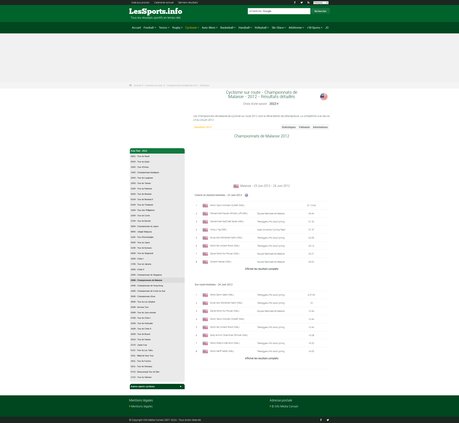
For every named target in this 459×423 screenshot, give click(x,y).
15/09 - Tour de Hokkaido (142, 323)
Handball (244, 27)
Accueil (136, 27)
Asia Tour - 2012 (139, 151)
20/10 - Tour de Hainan (141, 339)
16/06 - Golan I (137, 259)
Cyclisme (191, 27)
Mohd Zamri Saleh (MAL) (222, 294)
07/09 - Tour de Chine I (141, 318)
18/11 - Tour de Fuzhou (141, 361)
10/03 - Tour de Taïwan (141, 183)
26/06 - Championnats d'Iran (143, 296)
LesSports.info (142, 11)
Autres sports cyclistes (143, 386)
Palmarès (304, 127)
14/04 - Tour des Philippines (143, 210)
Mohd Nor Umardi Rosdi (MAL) (225, 245)
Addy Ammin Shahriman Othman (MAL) (229, 335)
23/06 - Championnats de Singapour (146, 275)
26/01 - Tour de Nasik (140, 156)
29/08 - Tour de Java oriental (143, 312)
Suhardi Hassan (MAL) (220, 261)
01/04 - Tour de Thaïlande (142, 205)
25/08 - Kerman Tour (140, 307)
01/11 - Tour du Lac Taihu (142, 350)
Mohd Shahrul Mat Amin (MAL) (225, 342)
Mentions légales (142, 406)
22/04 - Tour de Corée (140, 215)
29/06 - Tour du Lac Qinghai (143, 302)
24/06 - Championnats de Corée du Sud (148, 291)
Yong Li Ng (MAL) (218, 229)
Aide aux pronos (140, 2)
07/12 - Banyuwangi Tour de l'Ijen (145, 372)
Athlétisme (295, 27)
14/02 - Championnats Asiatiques (145, 172)
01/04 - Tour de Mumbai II (142, 199)
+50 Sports (313, 27)
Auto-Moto (208, 27)
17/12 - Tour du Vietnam (141, 377)
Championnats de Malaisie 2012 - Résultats (188, 85)
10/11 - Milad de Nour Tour (142, 356)
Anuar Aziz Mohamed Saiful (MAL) (226, 237)
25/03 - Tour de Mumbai (141, 194)
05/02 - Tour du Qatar (140, 162)
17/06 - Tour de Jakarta (141, 264)
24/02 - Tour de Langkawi (142, 178)
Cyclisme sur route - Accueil (145, 143)
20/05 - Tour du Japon (140, 242)
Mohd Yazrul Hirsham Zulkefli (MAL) (227, 205)
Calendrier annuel (164, 2)
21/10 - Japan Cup (139, 345)
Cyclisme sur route (153, 85)
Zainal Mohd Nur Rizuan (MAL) (224, 253)
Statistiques (289, 127)
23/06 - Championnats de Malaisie (146, 280)
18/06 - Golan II (137, 269)
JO (326, 27)
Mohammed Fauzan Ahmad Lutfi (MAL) (229, 213)
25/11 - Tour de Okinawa (141, 366)
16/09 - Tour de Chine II (141, 329)
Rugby (176, 27)
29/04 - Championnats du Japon (144, 226)
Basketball (226, 27)
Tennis (163, 27)
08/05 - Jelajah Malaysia (141, 232)
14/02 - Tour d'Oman (140, 167)
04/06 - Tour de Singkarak (142, 253)
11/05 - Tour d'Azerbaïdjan (142, 237)
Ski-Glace (278, 27)
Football (149, 27)
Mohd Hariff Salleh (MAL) (222, 351)
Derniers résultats (188, 2)
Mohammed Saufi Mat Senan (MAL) (227, 221)
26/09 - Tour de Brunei (140, 334)
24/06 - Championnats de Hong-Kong (147, 286)
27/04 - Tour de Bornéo (141, 221)
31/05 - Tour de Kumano (141, 248)
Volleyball (261, 27)
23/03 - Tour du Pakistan (141, 189)
